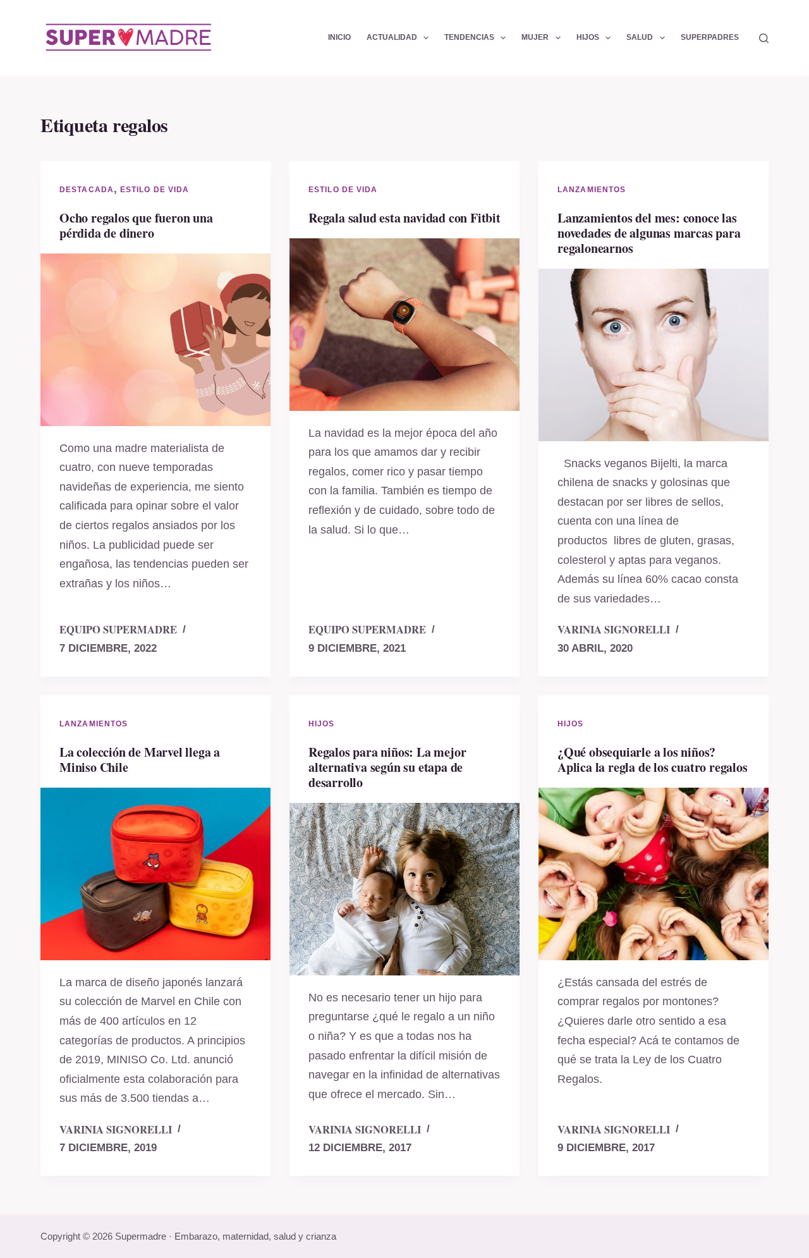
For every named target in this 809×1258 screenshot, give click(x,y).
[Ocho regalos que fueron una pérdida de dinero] (155, 339)
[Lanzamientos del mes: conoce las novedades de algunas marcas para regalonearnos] (653, 355)
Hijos (587, 37)
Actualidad (392, 37)
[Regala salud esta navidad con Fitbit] (404, 324)
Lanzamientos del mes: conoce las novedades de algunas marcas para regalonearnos (649, 233)
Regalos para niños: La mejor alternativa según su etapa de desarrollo (387, 767)
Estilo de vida (154, 189)
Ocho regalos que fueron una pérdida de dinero (136, 225)
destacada (86, 189)
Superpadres (710, 37)
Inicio (339, 37)
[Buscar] (764, 38)
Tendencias (469, 37)
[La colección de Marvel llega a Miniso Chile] (155, 874)
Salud (639, 37)
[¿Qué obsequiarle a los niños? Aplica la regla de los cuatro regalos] (653, 874)
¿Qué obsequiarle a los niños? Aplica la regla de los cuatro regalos (652, 759)
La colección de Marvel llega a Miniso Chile (139, 759)
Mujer (535, 37)
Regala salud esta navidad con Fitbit (404, 218)
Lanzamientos (591, 189)
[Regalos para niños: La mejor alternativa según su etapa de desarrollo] (404, 889)
